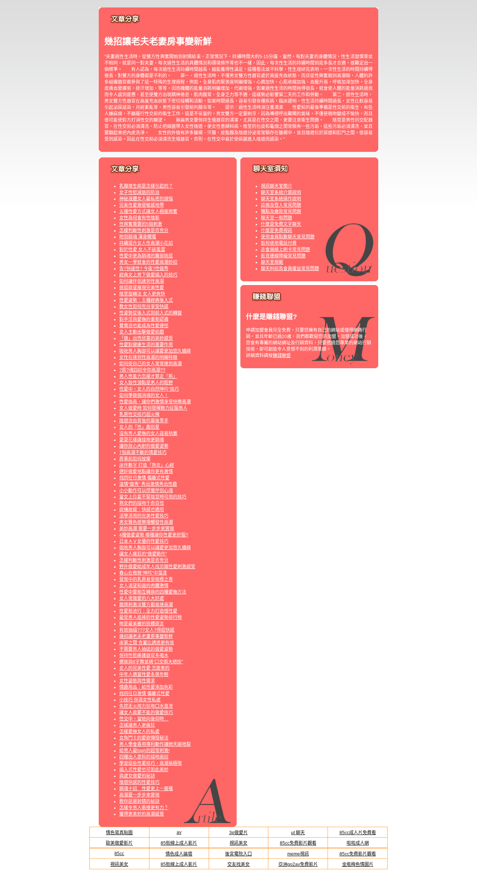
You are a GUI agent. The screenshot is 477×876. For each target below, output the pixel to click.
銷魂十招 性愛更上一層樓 (146, 788)
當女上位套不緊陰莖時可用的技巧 (152, 497)
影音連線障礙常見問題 (283, 256)
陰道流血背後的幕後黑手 (143, 420)
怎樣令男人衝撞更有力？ (143, 807)
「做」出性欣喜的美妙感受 (146, 338)
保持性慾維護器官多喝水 (143, 655)
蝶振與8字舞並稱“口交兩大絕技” (151, 661)
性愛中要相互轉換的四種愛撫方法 (152, 592)
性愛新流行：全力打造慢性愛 (148, 611)
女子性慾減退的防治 (139, 192)
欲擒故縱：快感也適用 (141, 509)
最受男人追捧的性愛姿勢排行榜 (150, 617)
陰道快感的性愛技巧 (139, 782)
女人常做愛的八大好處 (141, 598)
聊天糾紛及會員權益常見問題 (290, 268)
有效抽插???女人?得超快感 (146, 630)
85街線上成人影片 (179, 843)
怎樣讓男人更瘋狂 (137, 725)
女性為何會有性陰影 (139, 217)
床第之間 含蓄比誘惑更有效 (146, 642)
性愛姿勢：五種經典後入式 (146, 300)
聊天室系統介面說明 (281, 192)
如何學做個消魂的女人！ (143, 395)
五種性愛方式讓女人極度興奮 (148, 211)
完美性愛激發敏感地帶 (141, 205)
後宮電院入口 (238, 854)
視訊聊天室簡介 (276, 186)
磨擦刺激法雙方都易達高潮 (146, 604)
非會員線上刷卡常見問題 (285, 249)
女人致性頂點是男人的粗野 (146, 382)
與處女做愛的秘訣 (137, 776)
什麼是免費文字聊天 (281, 224)
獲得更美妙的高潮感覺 (141, 814)
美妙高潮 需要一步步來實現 (146, 528)
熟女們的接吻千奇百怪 (141, 503)
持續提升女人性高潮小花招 (146, 243)
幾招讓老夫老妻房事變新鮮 (146, 636)
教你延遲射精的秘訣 (139, 801)
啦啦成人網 (358, 843)
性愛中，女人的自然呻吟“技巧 (149, 389)
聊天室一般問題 (276, 217)
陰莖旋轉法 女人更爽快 (142, 294)
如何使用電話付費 (279, 243)
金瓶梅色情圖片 (357, 864)
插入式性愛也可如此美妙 (143, 769)
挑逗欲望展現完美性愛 (141, 287)
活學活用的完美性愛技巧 (143, 516)
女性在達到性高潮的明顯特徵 (148, 357)
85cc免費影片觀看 (298, 843)
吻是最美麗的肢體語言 (141, 623)
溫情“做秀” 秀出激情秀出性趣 (148, 484)
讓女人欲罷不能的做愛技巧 (146, 712)
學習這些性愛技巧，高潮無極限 (150, 763)
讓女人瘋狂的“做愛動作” (143, 554)
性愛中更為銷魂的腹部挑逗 (146, 256)
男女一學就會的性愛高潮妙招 (148, 262)
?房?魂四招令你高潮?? (142, 370)
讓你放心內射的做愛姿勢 (143, 446)
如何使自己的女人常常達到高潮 (150, 363)
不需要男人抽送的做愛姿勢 (146, 649)
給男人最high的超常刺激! (144, 750)
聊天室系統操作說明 (281, 198)
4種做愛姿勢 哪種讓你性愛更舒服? (153, 535)
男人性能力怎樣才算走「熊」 (148, 376)
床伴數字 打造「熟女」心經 (146, 465)
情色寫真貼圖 (119, 832)
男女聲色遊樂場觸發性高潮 (146, 522)
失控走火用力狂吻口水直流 (146, 706)
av (179, 832)
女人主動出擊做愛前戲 (141, 332)
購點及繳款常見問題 (281, 211)
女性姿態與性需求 (137, 680)
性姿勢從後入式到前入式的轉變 (150, 313)
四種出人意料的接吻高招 (143, 757)
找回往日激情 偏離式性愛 (144, 478)
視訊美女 (238, 843)
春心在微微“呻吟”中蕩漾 (143, 573)
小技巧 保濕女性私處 (140, 700)
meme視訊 (298, 854)
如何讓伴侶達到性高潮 (141, 281)
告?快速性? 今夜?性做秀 (143, 268)
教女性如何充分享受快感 (143, 306)
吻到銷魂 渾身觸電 (137, 237)
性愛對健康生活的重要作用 (146, 344)
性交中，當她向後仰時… (143, 719)
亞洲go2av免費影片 (298, 864)
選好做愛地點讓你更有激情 (146, 471)
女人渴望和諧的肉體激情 (143, 585)
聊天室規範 (272, 262)
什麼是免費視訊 (276, 230)
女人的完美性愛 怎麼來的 (144, 668)
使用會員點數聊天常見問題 (288, 237)
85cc (119, 853)
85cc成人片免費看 (357, 832)
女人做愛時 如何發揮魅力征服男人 (153, 408)
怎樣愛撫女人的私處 (139, 731)
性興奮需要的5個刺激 (140, 224)
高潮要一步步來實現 (139, 795)
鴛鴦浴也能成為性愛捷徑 (143, 325)
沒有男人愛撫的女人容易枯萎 (148, 433)
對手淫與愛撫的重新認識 (143, 319)
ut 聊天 (298, 832)
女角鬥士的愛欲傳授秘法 (143, 738)
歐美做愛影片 (119, 843)
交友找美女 (238, 864)
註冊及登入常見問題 (281, 205)
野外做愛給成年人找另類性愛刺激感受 (157, 566)
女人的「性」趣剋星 (139, 427)
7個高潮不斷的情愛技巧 (143, 452)
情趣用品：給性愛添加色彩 (146, 687)
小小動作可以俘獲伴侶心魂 (146, 490)
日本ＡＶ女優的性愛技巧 (143, 541)
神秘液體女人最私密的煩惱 (146, 198)
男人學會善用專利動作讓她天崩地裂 (155, 744)
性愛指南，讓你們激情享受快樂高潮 (155, 401)
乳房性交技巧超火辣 (139, 414)
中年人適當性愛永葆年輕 (143, 674)
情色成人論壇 (178, 854)
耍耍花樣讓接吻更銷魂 (141, 439)
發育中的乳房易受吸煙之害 (146, 579)
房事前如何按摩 (135, 459)
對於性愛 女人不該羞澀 (142, 249)
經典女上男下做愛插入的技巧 (148, 275)
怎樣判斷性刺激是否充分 (143, 230)
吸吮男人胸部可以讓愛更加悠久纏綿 (155, 351)
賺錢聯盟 (282, 355)
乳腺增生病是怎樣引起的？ (146, 186)
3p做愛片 (238, 832)
